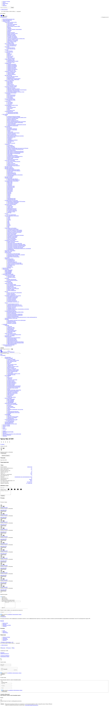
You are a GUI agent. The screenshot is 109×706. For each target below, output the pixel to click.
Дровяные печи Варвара (12, 65)
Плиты (8, 109)
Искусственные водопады (12, 280)
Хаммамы (5, 626)
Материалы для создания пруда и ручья (14, 305)
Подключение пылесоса (12, 209)
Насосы (6, 291)
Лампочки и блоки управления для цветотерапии (16, 89)
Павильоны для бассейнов (10, 250)
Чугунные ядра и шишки (12, 85)
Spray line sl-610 (3, 517)
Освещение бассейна (11, 136)
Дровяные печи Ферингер (12, 69)
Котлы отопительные (11, 94)
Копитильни (9, 53)
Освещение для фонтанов (12, 297)
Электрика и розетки (11, 277)
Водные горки (10, 171)
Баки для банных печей (9, 43)
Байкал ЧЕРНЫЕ (8, 271)
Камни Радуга (10, 83)
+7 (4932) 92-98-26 (4, 9)
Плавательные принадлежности (13, 165)
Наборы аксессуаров (11, 34)
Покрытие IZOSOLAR (11, 173)
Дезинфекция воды (11, 259)
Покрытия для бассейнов (12, 237)
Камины (9, 93)
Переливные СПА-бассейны (12, 255)
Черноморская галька (11, 198)
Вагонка (6, 49)
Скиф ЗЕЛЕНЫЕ (8, 272)
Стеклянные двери (11, 62)
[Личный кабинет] (1, 350)
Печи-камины (10, 96)
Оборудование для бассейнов (10, 228)
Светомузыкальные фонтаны (10, 311)
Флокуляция (9, 265)
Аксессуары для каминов (12, 24)
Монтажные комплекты (11, 208)
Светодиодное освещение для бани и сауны (15, 91)
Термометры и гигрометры (12, 40)
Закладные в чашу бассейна (10, 204)
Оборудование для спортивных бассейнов (15, 135)
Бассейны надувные (9, 176)
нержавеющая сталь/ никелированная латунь (23, 476)
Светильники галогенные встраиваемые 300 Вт (16, 245)
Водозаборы (9, 127)
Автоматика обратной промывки (13, 116)
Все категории (8, 357)
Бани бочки (7, 46)
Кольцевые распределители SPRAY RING (15, 312)
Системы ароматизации (11, 330)
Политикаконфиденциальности (4, 653)
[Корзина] (1, 16)
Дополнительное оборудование (13, 132)
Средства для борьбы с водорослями (14, 262)
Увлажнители (9, 332)
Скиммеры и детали (11, 211)
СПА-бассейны (8, 252)
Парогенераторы (10, 329)
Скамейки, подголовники (12, 37)
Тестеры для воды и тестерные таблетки (15, 263)
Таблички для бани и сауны (12, 39)
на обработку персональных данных (14, 614)
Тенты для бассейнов (11, 238)
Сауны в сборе (8, 101)
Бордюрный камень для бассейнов (11, 180)
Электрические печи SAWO (12, 113)
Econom (8, 218)
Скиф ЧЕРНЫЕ (8, 273)
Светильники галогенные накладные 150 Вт (16, 246)
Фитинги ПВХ (10, 158)
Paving (8, 223)
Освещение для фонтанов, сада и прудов (13, 295)
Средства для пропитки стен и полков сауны (16, 38)
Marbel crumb (9, 181)
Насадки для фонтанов (11, 313)
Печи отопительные (11, 95)
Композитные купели (11, 172)
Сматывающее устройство (12, 139)
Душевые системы (10, 327)
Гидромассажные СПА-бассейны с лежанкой (16, 254)
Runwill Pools (7, 126)
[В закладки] (1, 448)
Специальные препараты (12, 261)
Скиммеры (9, 138)
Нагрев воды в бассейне (12, 233)
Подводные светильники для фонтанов (14, 314)
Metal (8, 221)
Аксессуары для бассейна (10, 160)
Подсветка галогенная (11, 298)
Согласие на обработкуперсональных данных (4, 656)
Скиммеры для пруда (11, 307)
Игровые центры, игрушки (12, 164)
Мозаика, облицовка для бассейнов (12, 215)
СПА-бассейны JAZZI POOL (13, 202)
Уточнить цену (3, 453)
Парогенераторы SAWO (12, 339)
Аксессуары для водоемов (10, 275)
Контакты (5, 5)
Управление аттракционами (12, 125)
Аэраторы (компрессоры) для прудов (14, 304)
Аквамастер (7, 144)
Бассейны (4, 624)
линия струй (29, 466)
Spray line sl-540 (3, 510)
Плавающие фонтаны (11, 321)
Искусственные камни (11, 284)
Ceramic (8, 216)
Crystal (8, 217)
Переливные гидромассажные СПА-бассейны (16, 201)
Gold (8, 220)
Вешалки (9, 27)
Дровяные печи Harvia (11, 64)
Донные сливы (10, 131)
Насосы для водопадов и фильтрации (14, 292)
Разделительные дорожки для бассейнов (15, 122)
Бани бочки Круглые (11, 48)
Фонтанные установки (11, 322)
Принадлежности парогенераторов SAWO (15, 342)
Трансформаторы (10, 249)
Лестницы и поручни (11, 133)
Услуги (4, 2)
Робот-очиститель (8, 251)
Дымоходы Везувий (11, 72)
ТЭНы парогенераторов (12, 343)
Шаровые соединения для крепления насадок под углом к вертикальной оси (22, 317)
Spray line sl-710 (3, 524)
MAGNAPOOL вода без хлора (8, 19)
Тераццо (9, 194)
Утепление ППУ (10, 175)
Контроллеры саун (10, 328)
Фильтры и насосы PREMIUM (13, 157)
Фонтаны (7, 319)
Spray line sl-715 (3, 531)
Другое (3, 607)
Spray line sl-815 (3, 575)
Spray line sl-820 (3, 582)
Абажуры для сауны (11, 87)
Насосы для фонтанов (11, 294)
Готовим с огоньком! (9, 51)
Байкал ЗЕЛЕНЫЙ (8, 270)
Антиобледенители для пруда (13, 303)
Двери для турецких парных (10, 333)
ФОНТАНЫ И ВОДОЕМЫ (8, 274)
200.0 (31, 480)
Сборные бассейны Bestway (12, 178)
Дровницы (9, 28)
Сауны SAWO (10, 103)
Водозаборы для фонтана (12, 128)
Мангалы (9, 54)
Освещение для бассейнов (12, 236)
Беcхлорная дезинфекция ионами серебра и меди (16, 117)
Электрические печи (9, 111)
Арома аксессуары (10, 25)
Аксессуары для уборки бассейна (13, 161)
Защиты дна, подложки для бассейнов (14, 231)
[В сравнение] (4, 448)
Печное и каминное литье (12, 371)
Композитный (10, 188)
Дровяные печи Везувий (12, 66)
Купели (6, 213)
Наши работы (5, 3)
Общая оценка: (3, 489)
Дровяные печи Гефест (11, 67)
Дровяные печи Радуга (11, 68)
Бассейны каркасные (9, 167)
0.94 (31, 473)
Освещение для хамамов (9, 335)
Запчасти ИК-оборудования (12, 76)
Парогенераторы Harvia (11, 338)
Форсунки (9, 212)
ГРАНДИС (7, 325)
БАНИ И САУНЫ (6, 21)
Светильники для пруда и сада (13, 301)
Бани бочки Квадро (11, 47)
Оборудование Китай (11, 150)
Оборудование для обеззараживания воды (15, 152)
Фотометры (7, 257)
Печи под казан (10, 55)
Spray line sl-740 (3, 553)
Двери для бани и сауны (9, 59)
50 (31, 478)
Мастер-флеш (9, 108)
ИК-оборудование (8, 75)
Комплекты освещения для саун (13, 88)
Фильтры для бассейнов (12, 239)
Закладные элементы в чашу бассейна (14, 230)
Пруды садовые (6, 269)
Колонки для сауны (11, 32)
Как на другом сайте (6, 601)
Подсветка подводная (11, 299)
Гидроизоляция (8, 281)
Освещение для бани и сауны (10, 86)
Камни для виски (10, 84)
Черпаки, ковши (10, 42)
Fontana (30, 479)
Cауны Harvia (9, 102)
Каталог (2, 620)
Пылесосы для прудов (11, 306)
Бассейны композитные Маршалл (13, 170)
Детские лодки (10, 162)
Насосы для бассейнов (11, 234)
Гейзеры (8, 130)
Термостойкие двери (11, 331)
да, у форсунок (29, 483)
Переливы (9, 192)
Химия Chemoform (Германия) (8, 344)
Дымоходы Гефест (10, 73)
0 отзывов (2, 444)
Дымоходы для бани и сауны (10, 71)
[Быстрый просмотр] (1, 505)
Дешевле (3, 596)
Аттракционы (10, 145)
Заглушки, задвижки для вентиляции (14, 29)
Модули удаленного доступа (12, 120)
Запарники (9, 30)
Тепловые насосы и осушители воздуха (15, 156)
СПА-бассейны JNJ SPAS (12, 203)
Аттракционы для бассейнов (12, 229)
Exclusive (9, 219)
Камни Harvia (10, 81)
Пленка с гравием (10, 289)
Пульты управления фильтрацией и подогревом (16, 121)
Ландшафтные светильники (12, 296)
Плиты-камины (10, 97)
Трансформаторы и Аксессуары (11, 318)
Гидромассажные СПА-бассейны (11, 200)
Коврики (9, 31)
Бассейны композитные (9, 168)
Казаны (8, 52)
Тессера (8, 196)
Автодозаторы (10, 23)
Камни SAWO (10, 82)
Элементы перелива (11, 143)
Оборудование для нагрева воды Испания (15, 151)
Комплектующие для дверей (12, 61)
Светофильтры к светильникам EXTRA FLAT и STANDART (19, 248)
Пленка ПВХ (9, 154)
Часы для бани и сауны (11, 41)
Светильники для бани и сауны (13, 90)
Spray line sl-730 (3, 546)
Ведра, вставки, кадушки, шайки (13, 26)
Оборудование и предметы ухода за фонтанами (16, 320)
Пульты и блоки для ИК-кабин (13, 79)
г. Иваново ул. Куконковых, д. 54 (6, 642)
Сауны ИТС (9, 104)
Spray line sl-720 (3, 539)
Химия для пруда (8, 345)
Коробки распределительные (12, 241)
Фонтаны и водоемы (7, 625)
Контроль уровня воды (11, 119)
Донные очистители (11, 147)
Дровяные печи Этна (11, 70)
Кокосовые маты (10, 286)
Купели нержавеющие (11, 214)
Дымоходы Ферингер (11, 74)
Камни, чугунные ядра (9, 80)
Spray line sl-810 (3, 568)
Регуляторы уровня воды (12, 210)
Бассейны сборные (8, 177)
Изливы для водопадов (11, 279)
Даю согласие (11, 614)
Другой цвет (4, 597)
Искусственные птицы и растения (14, 285)
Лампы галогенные (11, 242)
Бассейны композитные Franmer (13, 169)
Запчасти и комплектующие (12, 118)
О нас (4, 4)
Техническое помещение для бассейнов (15, 174)
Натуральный (10, 190)
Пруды (6, 302)
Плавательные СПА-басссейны (13, 256)
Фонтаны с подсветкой (11, 323)
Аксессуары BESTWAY (7, 20)
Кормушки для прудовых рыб (13, 288)
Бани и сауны (5, 623)
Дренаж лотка (10, 207)
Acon (6, 115)
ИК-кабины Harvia (10, 77)
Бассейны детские (8, 166)
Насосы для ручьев (11, 293)
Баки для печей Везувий (12, 44)
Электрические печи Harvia (12, 112)
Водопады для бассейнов (12, 129)
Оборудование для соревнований (13, 153)
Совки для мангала (11, 58)
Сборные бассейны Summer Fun (13, 179)
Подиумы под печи (11, 110)
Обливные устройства (11, 35)
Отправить (3, 495)
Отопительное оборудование (10, 92)
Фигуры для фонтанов (11, 290)
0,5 (31, 469)
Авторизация (5, 639)
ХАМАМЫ (5, 324)
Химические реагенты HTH (12, 159)
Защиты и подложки (11, 163)
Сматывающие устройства (12, 155)
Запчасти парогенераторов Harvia (13, 337)
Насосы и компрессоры (11, 134)
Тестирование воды (11, 264)
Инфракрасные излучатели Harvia (13, 78)
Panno (8, 222)
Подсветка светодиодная (12, 300)
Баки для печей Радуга (11, 45)
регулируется (29, 481)
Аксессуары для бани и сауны (11, 22)
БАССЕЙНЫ (5, 114)
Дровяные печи (8, 63)
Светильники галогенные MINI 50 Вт (14, 243)
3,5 (31, 468)
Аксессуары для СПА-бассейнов (13, 253)
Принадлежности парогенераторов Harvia (15, 341)
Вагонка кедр (9, 50)
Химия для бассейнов (9, 258)
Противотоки (9, 137)
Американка (9, 185)
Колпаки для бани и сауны (12, 33)
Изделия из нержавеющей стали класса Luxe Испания (17, 148)
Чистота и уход (10, 266)
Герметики (9, 106)
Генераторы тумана (11, 276)
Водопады (7, 278)
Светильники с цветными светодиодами (15, 247)
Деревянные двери (11, 60)
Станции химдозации (11, 123)
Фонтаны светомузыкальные (12, 316)
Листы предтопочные (11, 107)
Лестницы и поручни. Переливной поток (15, 149)
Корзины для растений (11, 287)
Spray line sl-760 (3, 560)
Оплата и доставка (6, 1)
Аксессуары (9, 326)
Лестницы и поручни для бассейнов (14, 232)
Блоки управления (10, 146)
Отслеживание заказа (4, 353)
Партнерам (5, 638)
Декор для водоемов (9, 283)
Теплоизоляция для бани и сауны (11, 105)
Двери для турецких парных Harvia (14, 334)
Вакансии (5, 640)
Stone (8, 227)
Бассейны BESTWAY (9, 422)
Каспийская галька (11, 186)
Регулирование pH (10, 260)
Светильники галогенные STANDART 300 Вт (16, 244)
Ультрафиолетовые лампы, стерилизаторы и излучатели (18, 308)
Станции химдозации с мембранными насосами (16, 124)
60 (31, 471)
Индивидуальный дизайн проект (8, 600)
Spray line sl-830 (3, 589)
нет (31, 474)
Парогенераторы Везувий (12, 340)
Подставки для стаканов (12, 36)
